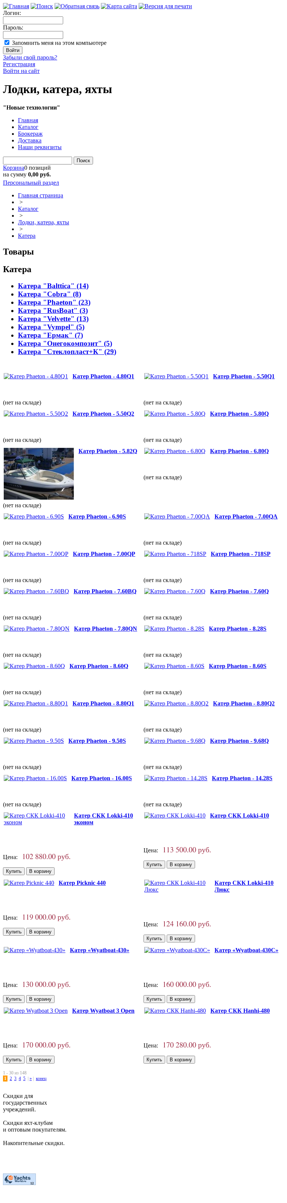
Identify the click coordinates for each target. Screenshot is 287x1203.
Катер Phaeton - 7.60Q (239, 591)
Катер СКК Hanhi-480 (240, 1010)
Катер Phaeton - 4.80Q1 (103, 376)
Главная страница (40, 195)
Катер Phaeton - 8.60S (237, 666)
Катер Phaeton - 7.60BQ (105, 591)
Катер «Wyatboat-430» (99, 950)
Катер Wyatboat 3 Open (103, 1010)
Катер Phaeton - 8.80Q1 (103, 703)
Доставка (29, 140)
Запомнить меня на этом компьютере (59, 43)
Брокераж (30, 133)
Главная (28, 120)
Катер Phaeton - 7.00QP (104, 554)
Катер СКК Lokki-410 (239, 815)
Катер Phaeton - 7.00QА (246, 516)
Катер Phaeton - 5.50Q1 (244, 376)
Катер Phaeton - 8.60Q (99, 666)
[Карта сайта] (119, 6)
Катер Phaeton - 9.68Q (239, 741)
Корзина (13, 167)
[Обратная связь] (77, 6)
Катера (27, 236)
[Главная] (16, 6)
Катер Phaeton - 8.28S (237, 628)
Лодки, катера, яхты (43, 222)
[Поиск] (42, 6)
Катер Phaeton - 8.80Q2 (244, 703)
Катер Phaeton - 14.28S (242, 778)
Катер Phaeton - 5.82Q (107, 451)
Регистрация (19, 64)
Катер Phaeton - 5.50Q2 (103, 413)
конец (41, 1078)
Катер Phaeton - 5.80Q (239, 413)
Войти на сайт (21, 71)
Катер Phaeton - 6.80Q (239, 451)
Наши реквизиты (40, 147)
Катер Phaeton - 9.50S (97, 741)
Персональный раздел (31, 182)
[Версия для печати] (165, 6)
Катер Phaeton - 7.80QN (105, 628)
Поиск (83, 160)
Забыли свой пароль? (30, 57)
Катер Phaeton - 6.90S (97, 516)
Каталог (28, 127)
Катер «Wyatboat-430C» (246, 950)
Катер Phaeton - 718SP (241, 554)
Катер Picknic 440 (82, 883)
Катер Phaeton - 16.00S (101, 778)
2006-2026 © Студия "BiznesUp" (44, 1196)
